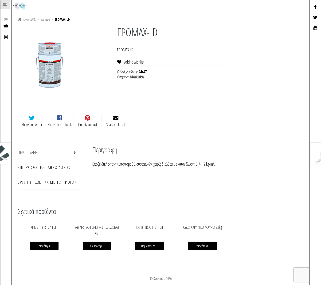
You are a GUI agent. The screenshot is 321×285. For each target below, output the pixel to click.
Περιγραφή (28, 152)
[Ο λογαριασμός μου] (6, 37)
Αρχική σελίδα (29, 19)
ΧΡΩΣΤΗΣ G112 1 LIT (149, 227)
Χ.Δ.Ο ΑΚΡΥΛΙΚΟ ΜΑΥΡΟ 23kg (202, 227)
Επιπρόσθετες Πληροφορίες (44, 167)
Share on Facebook (60, 124)
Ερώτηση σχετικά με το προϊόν (47, 182)
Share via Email (115, 124)
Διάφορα (45, 19)
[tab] (49, 152)
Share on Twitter (32, 124)
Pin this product (87, 124)
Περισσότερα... (44, 246)
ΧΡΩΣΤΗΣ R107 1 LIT (44, 227)
